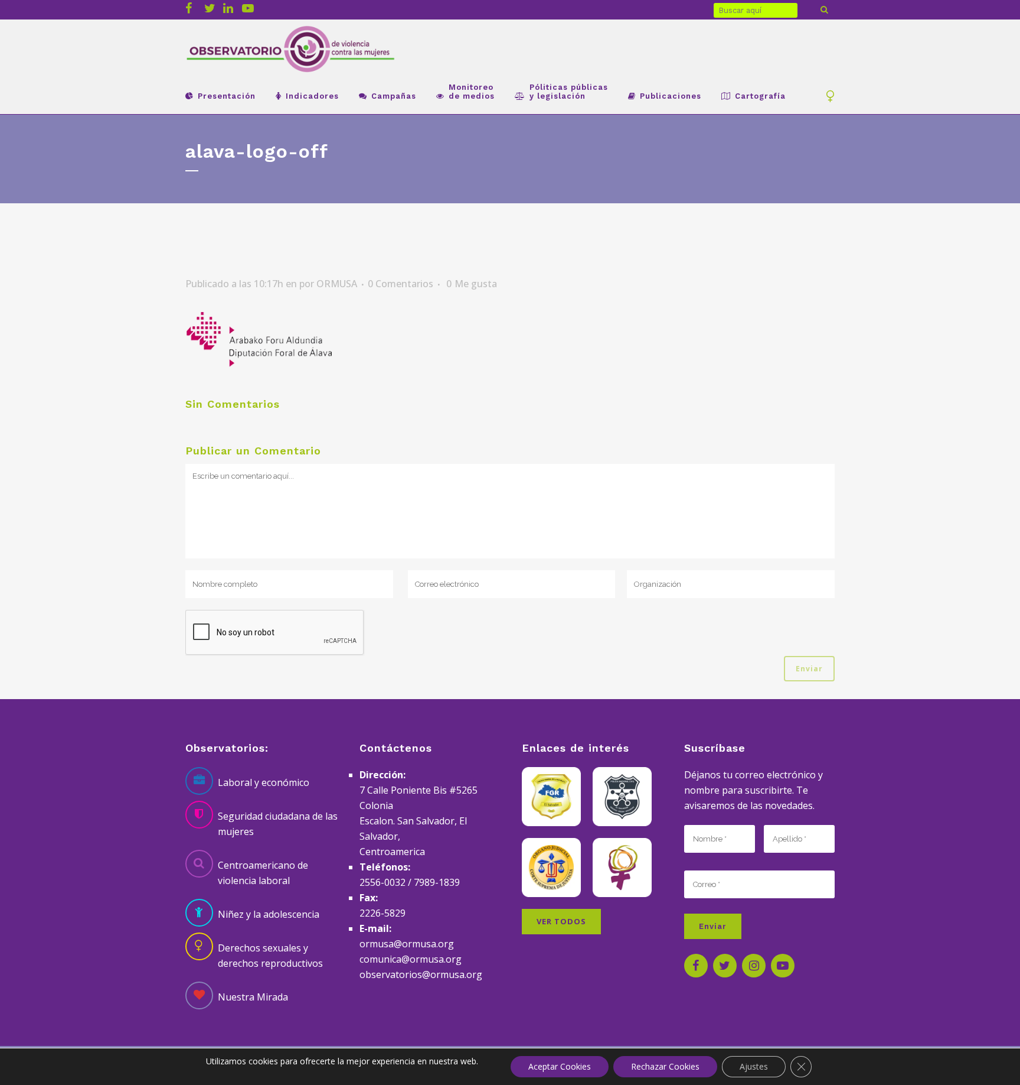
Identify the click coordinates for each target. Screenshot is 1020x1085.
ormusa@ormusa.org (406, 943)
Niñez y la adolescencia (268, 914)
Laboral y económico (263, 782)
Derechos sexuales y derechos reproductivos (270, 955)
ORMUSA (336, 283)
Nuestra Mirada (253, 996)
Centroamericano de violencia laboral (263, 873)
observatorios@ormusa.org (420, 974)
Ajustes (754, 1066)
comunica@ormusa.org (410, 959)
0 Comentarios (400, 283)
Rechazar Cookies (665, 1066)
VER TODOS (561, 921)
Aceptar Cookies (559, 1066)
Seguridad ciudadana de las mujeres (278, 824)
